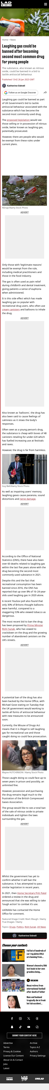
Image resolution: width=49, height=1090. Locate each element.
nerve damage (28, 498)
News (13, 39)
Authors (34, 1051)
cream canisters (11, 309)
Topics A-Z (35, 1047)
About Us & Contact (13, 1059)
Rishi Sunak (30, 926)
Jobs (5, 1064)
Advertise (8, 1043)
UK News (41, 926)
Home (5, 39)
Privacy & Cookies (12, 1051)
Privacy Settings (38, 1055)
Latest (6, 1068)
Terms (6, 1047)
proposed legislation (18, 119)
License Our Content (13, 1055)
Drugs (12, 926)
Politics (20, 926)
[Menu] (45, 4)
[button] (45, 92)
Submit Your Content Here (24, 1035)
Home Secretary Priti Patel (31, 893)
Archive (33, 1043)
